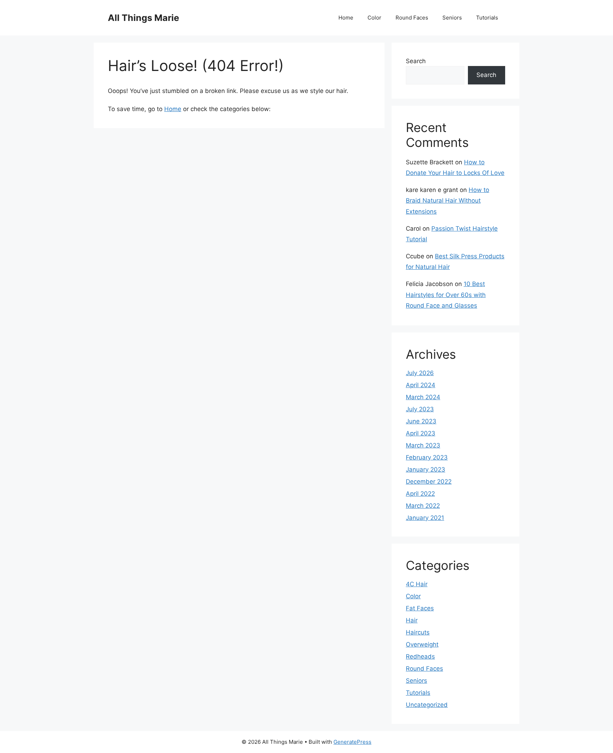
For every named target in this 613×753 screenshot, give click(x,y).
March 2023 (423, 445)
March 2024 (423, 397)
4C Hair (416, 584)
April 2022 (420, 493)
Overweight (422, 644)
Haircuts (418, 632)
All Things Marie (143, 17)
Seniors (452, 17)
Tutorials (487, 17)
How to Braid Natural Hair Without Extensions (447, 200)
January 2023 (425, 469)
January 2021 (425, 517)
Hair (412, 620)
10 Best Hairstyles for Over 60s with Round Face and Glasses (446, 294)
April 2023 (420, 433)
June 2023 (421, 421)
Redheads (420, 656)
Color (374, 17)
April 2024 (420, 385)
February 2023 (427, 457)
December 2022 (429, 481)
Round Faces (412, 17)
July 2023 (420, 409)
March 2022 (423, 505)
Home (345, 17)
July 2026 (420, 372)
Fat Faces (420, 608)
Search (416, 61)
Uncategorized (427, 704)
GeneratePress (352, 741)
